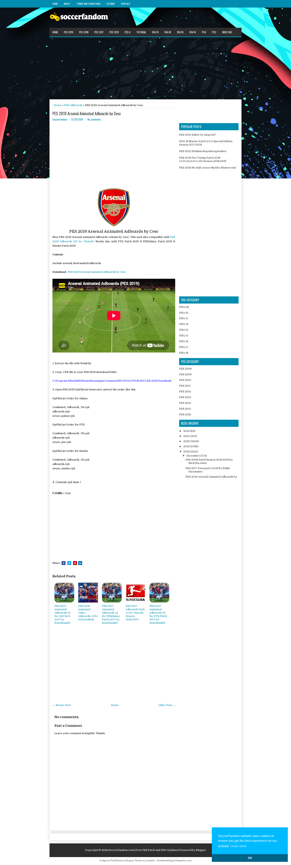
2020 (187, 441)
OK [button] (250, 857)
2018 (186, 451)
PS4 (204, 32)
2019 (186, 446)
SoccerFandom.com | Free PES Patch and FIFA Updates (143, 850)
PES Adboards (73, 105)
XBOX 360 (227, 32)
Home (55, 3)
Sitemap (111, 3)
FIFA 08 (184, 307)
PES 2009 (185, 374)
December (193, 455)
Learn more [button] (238, 846)
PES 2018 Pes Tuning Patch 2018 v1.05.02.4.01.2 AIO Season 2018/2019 (202, 159)
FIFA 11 (183, 318)
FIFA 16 (180, 32)
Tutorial (141, 32)
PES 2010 (185, 379)
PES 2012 (185, 391)
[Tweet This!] (69, 563)
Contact (125, 3)
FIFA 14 (192, 32)
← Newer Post (61, 705)
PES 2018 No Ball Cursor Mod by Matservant (207, 167)
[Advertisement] (145, 68)
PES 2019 (68, 32)
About (67, 3)
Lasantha (150, 860)
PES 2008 (185, 368)
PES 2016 (185, 414)
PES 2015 (185, 408)
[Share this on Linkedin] (80, 563)
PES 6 (127, 32)
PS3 (214, 32)
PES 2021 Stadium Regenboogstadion (202, 151)
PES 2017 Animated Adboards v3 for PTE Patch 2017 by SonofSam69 (158, 614)
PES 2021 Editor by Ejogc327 (197, 134)
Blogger (201, 850)
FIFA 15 (183, 335)
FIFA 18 (168, 32)
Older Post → (166, 705)
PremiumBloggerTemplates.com (174, 860)
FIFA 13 (183, 324)
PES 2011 (185, 385)
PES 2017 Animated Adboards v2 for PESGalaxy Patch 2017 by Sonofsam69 (111, 614)
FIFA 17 (183, 347)
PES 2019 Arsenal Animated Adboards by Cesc (86, 113)
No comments (94, 119)
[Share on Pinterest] (75, 563)
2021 (186, 436)
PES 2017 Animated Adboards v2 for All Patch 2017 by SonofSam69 (62, 614)
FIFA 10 (183, 312)
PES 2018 (83, 32)
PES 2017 (99, 32)
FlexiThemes (117, 860)
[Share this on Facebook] (64, 563)
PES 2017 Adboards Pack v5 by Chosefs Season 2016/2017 (135, 612)
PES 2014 (185, 402)
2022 (186, 430)
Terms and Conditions (88, 3)
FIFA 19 (155, 32)
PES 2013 (114, 32)
